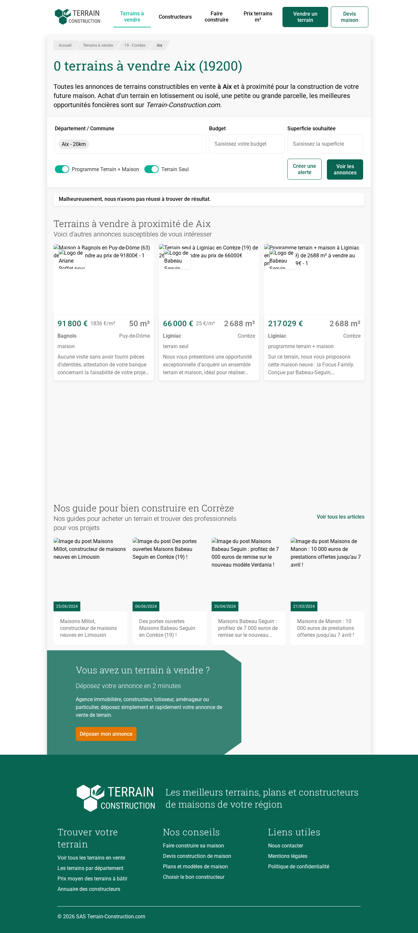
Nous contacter (285, 846)
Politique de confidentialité (298, 866)
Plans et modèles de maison (195, 866)
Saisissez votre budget (240, 144)
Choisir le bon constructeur (193, 877)
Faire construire (217, 16)
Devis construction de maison (197, 856)
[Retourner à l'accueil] (106, 798)
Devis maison (349, 17)
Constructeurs (175, 17)
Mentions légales (287, 856)
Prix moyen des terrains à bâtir (92, 879)
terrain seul (175, 169)
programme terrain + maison (105, 169)
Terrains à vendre (132, 16)
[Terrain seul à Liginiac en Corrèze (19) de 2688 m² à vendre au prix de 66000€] (209, 279)
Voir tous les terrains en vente (91, 858)
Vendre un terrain (305, 17)
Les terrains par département (90, 868)
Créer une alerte (304, 169)
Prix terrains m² (258, 16)
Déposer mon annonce (106, 734)
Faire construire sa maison (193, 846)
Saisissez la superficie (318, 144)
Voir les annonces (345, 169)
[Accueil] (77, 16)
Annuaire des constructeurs (88, 889)
